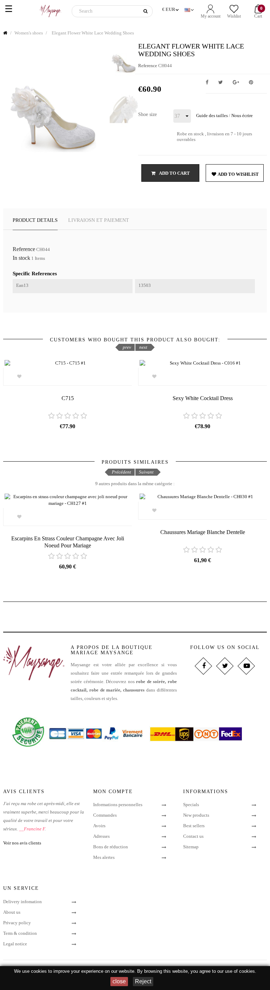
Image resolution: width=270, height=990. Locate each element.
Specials (191, 804)
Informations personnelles (117, 804)
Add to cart (174, 173)
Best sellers (194, 825)
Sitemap (191, 846)
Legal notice (15, 943)
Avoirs (99, 825)
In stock (21, 258)
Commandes (105, 815)
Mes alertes (104, 857)
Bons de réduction (110, 846)
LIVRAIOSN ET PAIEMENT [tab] (98, 220)
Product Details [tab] (35, 220)
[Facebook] (203, 666)
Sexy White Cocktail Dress (203, 398)
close (119, 981)
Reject (143, 981)
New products (196, 815)
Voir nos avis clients (22, 843)
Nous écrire (242, 115)
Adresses (101, 836)
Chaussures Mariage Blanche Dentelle (202, 532)
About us (11, 912)
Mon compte (113, 791)
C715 (68, 398)
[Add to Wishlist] (20, 376)
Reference (147, 65)
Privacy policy (17, 922)
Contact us (193, 836)
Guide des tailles (212, 115)
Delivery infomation (22, 901)
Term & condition (20, 933)
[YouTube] (246, 666)
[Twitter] (224, 666)
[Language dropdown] (190, 8)
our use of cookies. (236, 971)
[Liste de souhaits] (20, 517)
